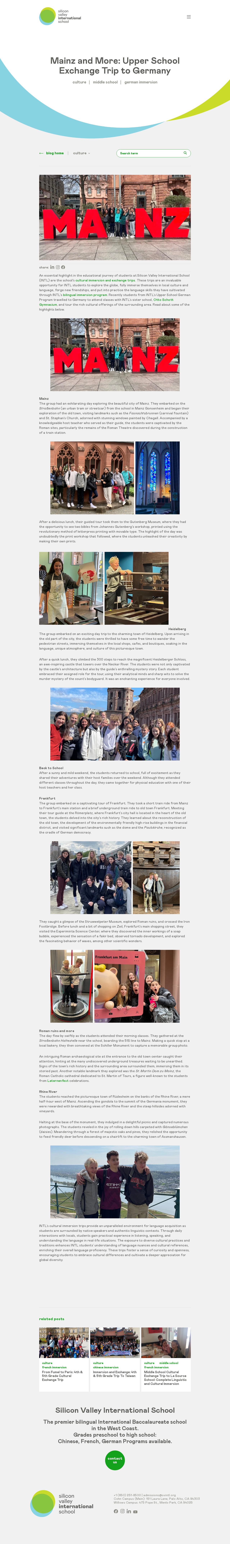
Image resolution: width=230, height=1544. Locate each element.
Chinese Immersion (105, 1367)
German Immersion (141, 82)
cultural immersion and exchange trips (105, 280)
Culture (79, 82)
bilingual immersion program (85, 295)
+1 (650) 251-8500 (127, 1495)
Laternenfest (57, 1081)
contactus (115, 1460)
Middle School (105, 82)
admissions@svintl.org (159, 1495)
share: (44, 267)
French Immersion (54, 1367)
